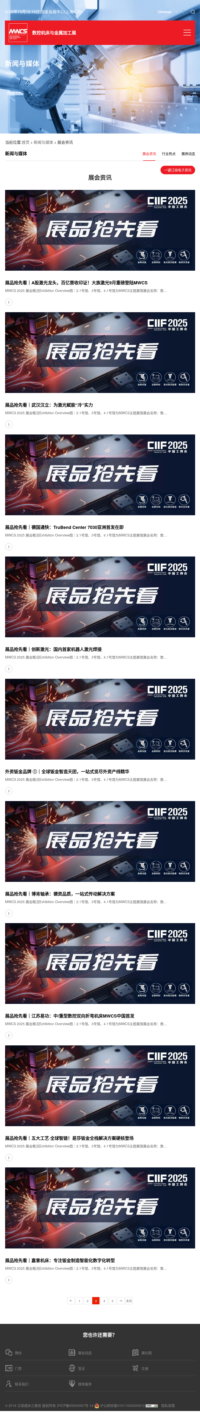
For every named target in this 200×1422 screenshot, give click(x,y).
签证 (81, 1368)
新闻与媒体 (43, 142)
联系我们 (22, 1383)
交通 (144, 1368)
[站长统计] (152, 1405)
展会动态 (85, 1352)
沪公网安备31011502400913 (122, 1405)
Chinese (164, 11)
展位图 (146, 1352)
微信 (18, 1352)
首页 (26, 142)
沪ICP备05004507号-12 (75, 1405)
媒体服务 (85, 1383)
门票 (18, 1368)
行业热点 (169, 153)
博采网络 (188, 1416)
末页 (129, 1301)
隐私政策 (168, 1405)
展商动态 (188, 153)
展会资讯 (149, 153)
